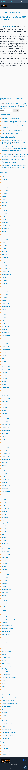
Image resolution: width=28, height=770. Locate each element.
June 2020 (4, 280)
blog (6, 103)
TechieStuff (5, 715)
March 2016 (5, 384)
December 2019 (6, 297)
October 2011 (5, 517)
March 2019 (5, 323)
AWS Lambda (5, 637)
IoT (3, 692)
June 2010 (4, 563)
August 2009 (5, 592)
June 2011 (4, 528)
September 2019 (6, 306)
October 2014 (5, 427)
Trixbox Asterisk (6, 721)
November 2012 (6, 485)
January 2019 (5, 329)
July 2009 (4, 595)
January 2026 (5, 190)
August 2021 (5, 260)
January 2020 (5, 294)
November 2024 (6, 228)
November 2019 (6, 300)
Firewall (4, 683)
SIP (3, 709)
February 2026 (5, 187)
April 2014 (4, 442)
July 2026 (4, 176)
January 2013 (5, 482)
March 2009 (5, 606)
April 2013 (4, 474)
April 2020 (4, 286)
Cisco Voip (4, 669)
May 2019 (4, 318)
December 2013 (6, 453)
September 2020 (6, 274)
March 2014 (5, 445)
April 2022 (4, 254)
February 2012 (5, 508)
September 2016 (6, 370)
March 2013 (4, 476)
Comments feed (6, 751)
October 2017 (5, 346)
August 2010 (5, 557)
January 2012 (5, 511)
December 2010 (6, 546)
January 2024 (5, 239)
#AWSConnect (5, 614)
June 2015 (4, 407)
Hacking (4, 686)
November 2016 (6, 367)
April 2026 (4, 182)
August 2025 (5, 202)
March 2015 (5, 416)
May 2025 (4, 211)
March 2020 (5, 289)
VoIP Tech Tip (5, 738)
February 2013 (5, 479)
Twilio (3, 726)
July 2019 (4, 312)
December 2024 (6, 225)
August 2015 (5, 401)
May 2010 (4, 566)
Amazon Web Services (7, 628)
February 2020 (5, 291)
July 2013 (4, 465)
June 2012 (4, 499)
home (3, 689)
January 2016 (5, 390)
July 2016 (4, 375)
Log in (3, 745)
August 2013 (5, 462)
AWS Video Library (6, 645)
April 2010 (4, 569)
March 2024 (5, 237)
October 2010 (5, 551)
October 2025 (5, 199)
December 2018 (6, 332)
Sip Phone (4, 712)
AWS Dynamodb (6, 634)
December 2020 (6, 268)
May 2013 (4, 471)
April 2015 (4, 413)
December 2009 (6, 580)
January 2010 (5, 578)
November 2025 (6, 196)
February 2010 (5, 575)
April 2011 (4, 534)
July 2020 (4, 277)
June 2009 (4, 598)
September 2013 (6, 459)
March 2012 (4, 505)
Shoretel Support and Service (15, 103)
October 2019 (5, 303)
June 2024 (4, 234)
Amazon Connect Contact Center (10, 619)
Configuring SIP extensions (7, 26)
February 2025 (5, 219)
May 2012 (4, 502)
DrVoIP (15, 23)
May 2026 (4, 179)
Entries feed (5, 748)
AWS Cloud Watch (6, 631)
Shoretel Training (6, 706)
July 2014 (4, 436)
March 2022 (5, 257)
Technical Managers (7, 718)
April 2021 (4, 266)
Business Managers (7, 651)
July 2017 (4, 352)
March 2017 (4, 361)
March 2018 (5, 341)
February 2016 (5, 387)
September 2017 (6, 349)
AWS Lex (4, 640)
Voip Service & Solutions (11, 105)
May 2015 (4, 410)
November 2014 (6, 424)
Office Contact (14, 764)
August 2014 (5, 433)
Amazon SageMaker (7, 625)
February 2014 (5, 447)
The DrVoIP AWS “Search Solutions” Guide (12, 130)
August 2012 (5, 494)
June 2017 (4, 355)
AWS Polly (4, 643)
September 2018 (6, 335)
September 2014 (6, 430)
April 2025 (4, 214)
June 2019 (4, 315)
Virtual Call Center (6, 729)
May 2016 (4, 381)
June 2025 (4, 208)
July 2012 (4, 497)
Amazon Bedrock (6, 617)
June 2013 (4, 468)
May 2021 (4, 263)
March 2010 (5, 572)
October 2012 (5, 488)
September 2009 (6, 589)
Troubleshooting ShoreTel (8, 723)
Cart (21, 1)
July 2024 (4, 231)
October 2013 (5, 456)
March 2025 (5, 216)
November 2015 (6, 393)
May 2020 (4, 283)
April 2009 (4, 603)
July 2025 (4, 205)
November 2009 (6, 583)
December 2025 (6, 193)
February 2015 (5, 419)
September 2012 (6, 491)
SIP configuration (12, 106)
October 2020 (5, 271)
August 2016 (5, 372)
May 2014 (4, 439)
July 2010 (4, 560)
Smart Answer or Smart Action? (10, 133)
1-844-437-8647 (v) (8, 1)
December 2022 (6, 248)
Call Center (5, 660)
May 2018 (4, 338)
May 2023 (4, 245)
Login (26, 1)
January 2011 (5, 543)
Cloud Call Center (6, 671)
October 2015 (5, 395)
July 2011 (4, 526)
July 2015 (4, 404)
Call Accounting (6, 657)
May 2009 (4, 601)
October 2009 (5, 586)
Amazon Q (4, 622)
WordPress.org (6, 754)
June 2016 (4, 378)
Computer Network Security (9, 677)
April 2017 (4, 358)
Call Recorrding (6, 663)
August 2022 (5, 251)
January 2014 (5, 450)
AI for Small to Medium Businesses (10, 118)
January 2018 (5, 343)
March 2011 (4, 537)
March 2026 (5, 185)
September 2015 (6, 398)
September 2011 (6, 520)
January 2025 (5, 222)
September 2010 (6, 554)
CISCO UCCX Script (6, 666)
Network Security (6, 695)
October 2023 (5, 242)
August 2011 (5, 523)
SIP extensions (20, 106)
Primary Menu (26, 6)
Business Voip (5, 654)
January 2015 (5, 422)
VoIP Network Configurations (9, 732)
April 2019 (4, 320)
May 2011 (4, 531)
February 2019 (5, 326)
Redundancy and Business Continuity (11, 697)
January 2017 (5, 364)
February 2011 (5, 540)
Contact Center (6, 680)
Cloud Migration (6, 674)
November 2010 (6, 549)
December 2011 (5, 514)
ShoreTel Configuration (8, 700)
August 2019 (5, 309)
